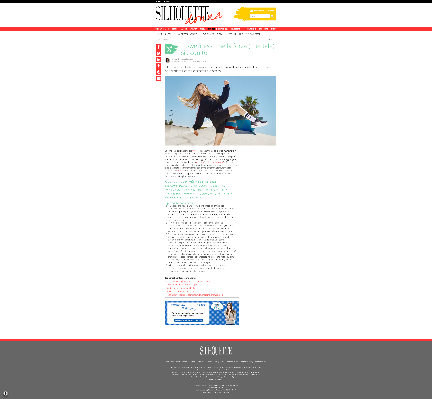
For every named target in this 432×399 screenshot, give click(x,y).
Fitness (211, 29)
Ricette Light (187, 34)
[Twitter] (158, 53)
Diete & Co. (223, 29)
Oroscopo (263, 29)
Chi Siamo (170, 362)
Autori (178, 362)
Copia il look (212, 34)
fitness (195, 150)
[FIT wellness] (220, 110)
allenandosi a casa (215, 162)
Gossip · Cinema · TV (164, 1)
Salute (274, 29)
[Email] (158, 79)
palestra (200, 162)
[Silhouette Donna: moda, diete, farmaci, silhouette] (199, 15)
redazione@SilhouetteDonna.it (211, 390)
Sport (170, 39)
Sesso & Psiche (249, 29)
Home (158, 39)
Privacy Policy (219, 362)
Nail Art (193, 29)
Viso (167, 29)
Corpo (175, 29)
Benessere (235, 29)
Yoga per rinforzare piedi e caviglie (181, 284)
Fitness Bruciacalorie (244, 34)
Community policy (246, 362)
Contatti (192, 362)
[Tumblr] (158, 66)
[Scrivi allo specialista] (202, 313)
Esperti (184, 362)
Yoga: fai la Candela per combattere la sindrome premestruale (194, 294)
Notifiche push (260, 362)
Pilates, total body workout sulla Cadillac (185, 291)
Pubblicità (200, 362)
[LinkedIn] (158, 60)
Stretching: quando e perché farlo (181, 288)
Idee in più (164, 34)
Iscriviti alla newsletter (264, 11)
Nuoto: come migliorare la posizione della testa (188, 281)
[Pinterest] (158, 72)
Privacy (209, 362)
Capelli (183, 29)
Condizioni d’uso (232, 362)
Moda (202, 29)
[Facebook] (158, 47)
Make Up (158, 29)
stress (180, 170)
